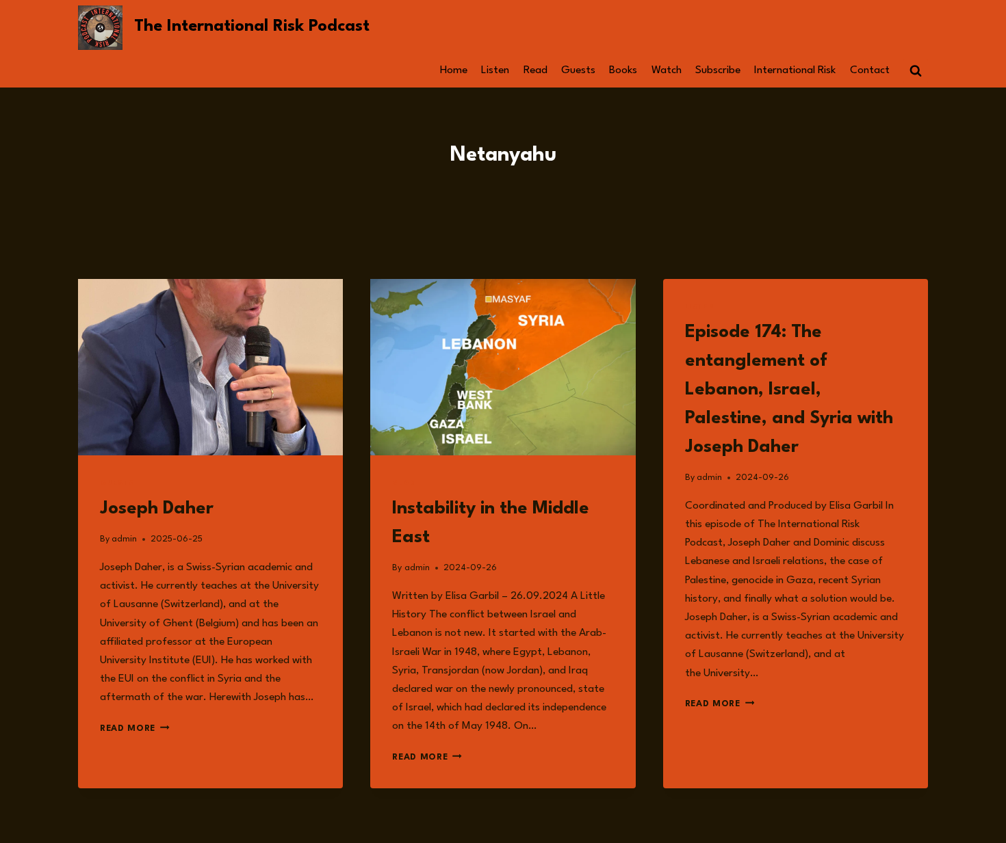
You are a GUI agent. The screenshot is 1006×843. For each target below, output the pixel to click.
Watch (667, 70)
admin (124, 539)
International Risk (795, 70)
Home (453, 70)
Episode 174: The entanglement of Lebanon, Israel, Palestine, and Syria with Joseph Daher (789, 389)
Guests (578, 70)
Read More (135, 728)
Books (623, 70)
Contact (870, 70)
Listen (495, 70)
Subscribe (717, 70)
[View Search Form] (915, 71)
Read (535, 70)
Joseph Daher (157, 509)
